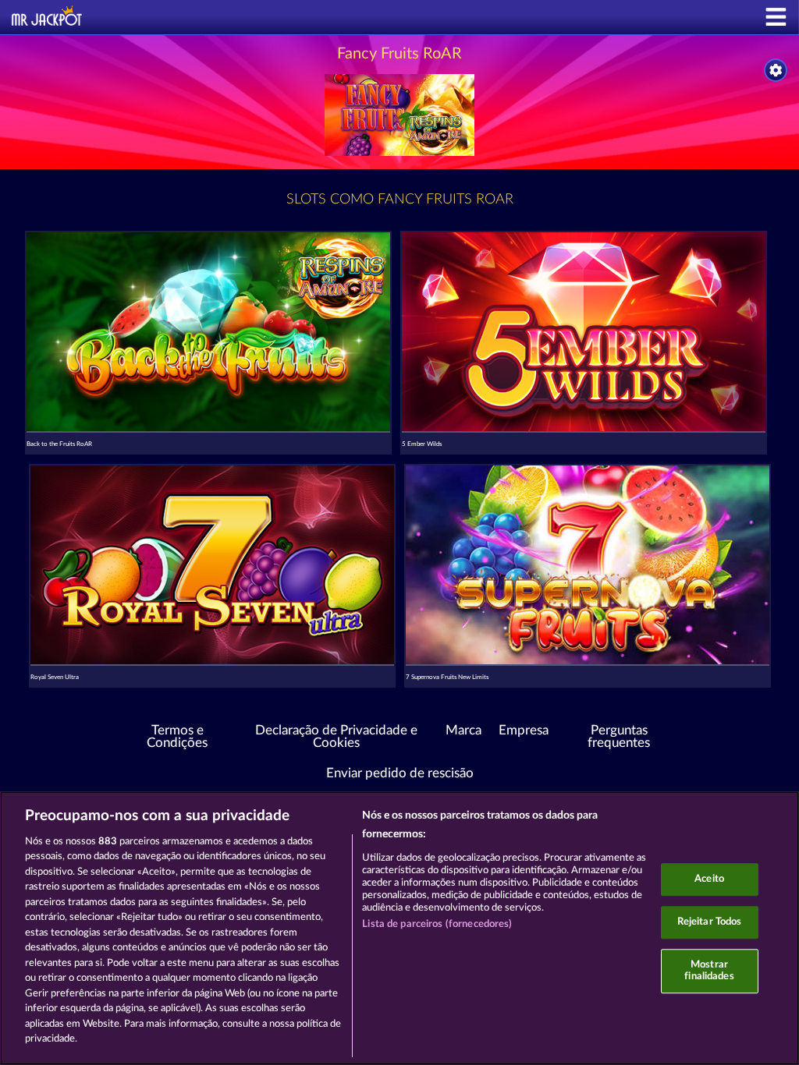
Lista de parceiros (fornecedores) (437, 924)
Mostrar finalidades (708, 971)
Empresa (524, 730)
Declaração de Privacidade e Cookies (336, 737)
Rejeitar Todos (709, 922)
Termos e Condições (177, 737)
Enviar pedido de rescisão (400, 773)
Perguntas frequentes (619, 737)
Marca (463, 730)
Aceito (709, 880)
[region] (399, 928)
